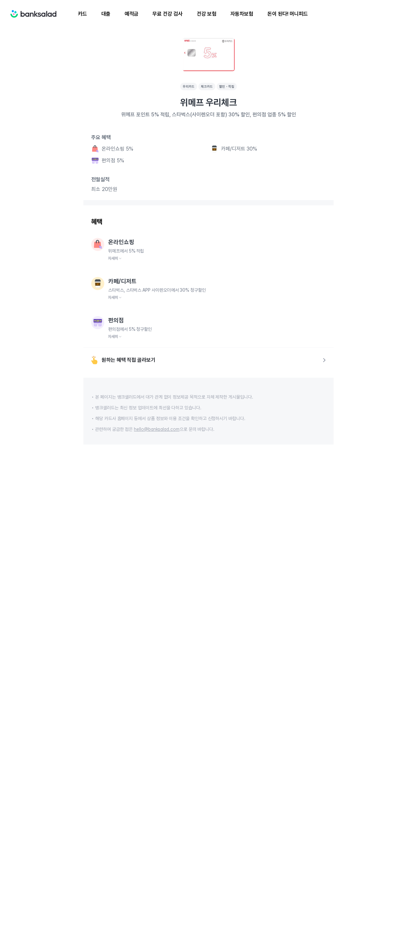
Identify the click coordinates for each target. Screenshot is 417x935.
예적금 (131, 14)
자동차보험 (241, 14)
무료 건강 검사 (167, 14)
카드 (82, 14)
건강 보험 (206, 14)
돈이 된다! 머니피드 (287, 14)
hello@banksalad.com (157, 429)
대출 (105, 14)
